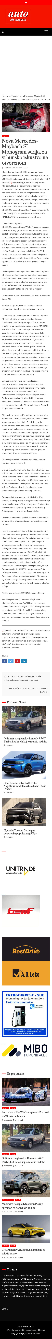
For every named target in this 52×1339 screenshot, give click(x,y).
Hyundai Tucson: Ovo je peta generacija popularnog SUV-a (20, 832)
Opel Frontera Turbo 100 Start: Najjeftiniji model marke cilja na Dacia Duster (25, 786)
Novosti (5, 136)
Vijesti (14, 96)
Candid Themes (33, 1333)
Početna (6, 96)
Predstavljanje (8, 1200)
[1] (10, 182)
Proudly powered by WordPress (22, 1330)
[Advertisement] (26, 63)
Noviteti (5, 1108)
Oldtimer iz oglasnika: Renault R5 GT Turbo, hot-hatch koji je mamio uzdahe (25, 740)
